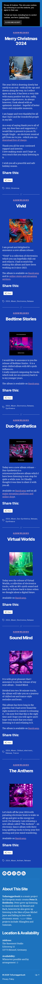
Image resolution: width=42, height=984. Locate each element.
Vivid (21, 206)
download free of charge (14, 140)
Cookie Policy (24, 17)
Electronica (21, 301)
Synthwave (10, 408)
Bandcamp (33, 273)
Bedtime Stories (21, 319)
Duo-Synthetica (21, 426)
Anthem (20, 860)
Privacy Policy (8, 979)
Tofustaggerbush (17, 975)
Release (30, 301)
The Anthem (21, 770)
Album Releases (21, 33)
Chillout (20, 750)
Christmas (15, 188)
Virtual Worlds (21, 539)
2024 (8, 188)
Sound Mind (20, 637)
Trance (16, 753)
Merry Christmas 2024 (21, 41)
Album (13, 301)
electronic (28, 750)
